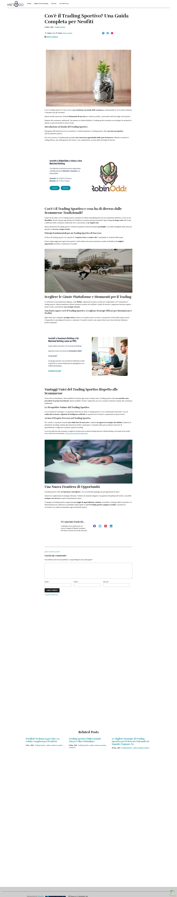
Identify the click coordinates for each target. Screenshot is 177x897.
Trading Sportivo (59, 27)
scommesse (72, 747)
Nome (47, 582)
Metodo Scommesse (52, 37)
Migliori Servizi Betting (41, 3)
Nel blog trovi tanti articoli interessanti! (76, 433)
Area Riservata (64, 3)
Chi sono (53, 3)
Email (76, 582)
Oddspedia (40, 896)
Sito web (105, 582)
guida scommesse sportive (52, 551)
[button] (94, 526)
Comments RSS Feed (51, 595)
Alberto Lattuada (67, 33)
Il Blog (29, 3)
